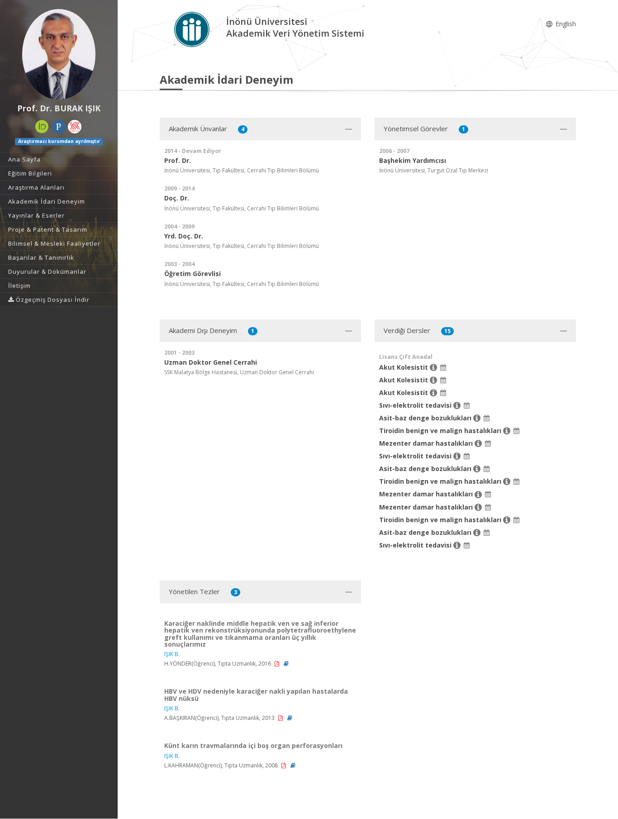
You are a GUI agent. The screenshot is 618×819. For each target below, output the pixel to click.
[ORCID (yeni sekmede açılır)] (42, 126)
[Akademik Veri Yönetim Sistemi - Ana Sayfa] (193, 28)
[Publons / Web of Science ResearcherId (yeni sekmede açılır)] (59, 126)
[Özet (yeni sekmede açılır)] (286, 663)
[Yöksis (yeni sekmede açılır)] (74, 126)
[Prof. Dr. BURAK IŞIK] (59, 54)
